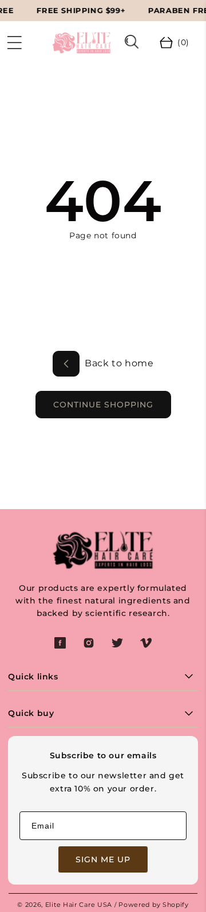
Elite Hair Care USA (78, 905)
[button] (14, 43)
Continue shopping (103, 404)
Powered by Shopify (153, 905)
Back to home (118, 363)
